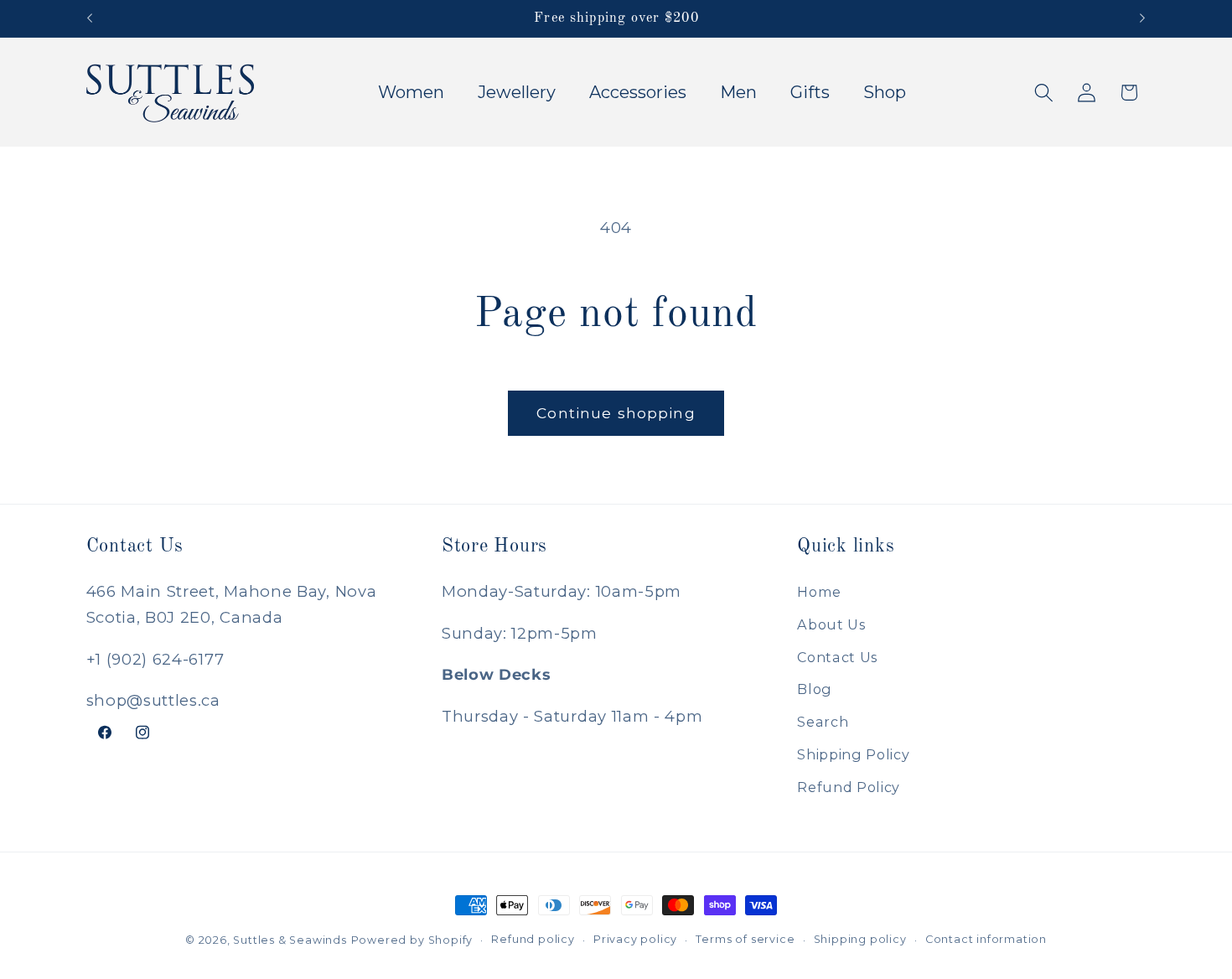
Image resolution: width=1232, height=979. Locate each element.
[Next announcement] (1142, 18)
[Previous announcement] (89, 18)
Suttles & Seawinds (290, 940)
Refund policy (532, 939)
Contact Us (837, 656)
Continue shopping (616, 413)
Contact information (986, 939)
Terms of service (745, 939)
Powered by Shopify (412, 940)
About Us (831, 623)
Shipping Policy (853, 753)
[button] (1043, 92)
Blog (814, 689)
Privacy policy (635, 939)
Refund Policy (848, 786)
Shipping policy (860, 939)
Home (819, 591)
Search (822, 721)
